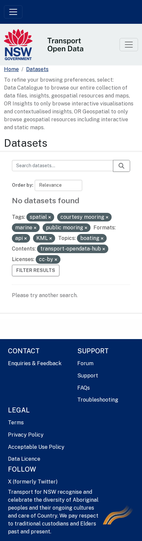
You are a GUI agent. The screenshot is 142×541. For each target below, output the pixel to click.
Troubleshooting (97, 400)
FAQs (83, 388)
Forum (85, 363)
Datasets (37, 69)
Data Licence (24, 459)
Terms (16, 422)
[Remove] (49, 217)
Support (87, 375)
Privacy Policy (26, 435)
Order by (22, 185)
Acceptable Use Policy (36, 447)
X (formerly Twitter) (32, 482)
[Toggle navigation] (13, 12)
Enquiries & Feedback (34, 363)
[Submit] (121, 166)
